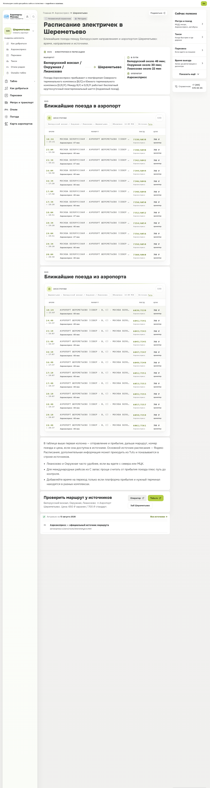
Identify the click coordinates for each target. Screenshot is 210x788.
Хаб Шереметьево (140, 505)
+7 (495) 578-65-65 (197, 86)
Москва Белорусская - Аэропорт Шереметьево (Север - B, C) (95, 139)
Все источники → (158, 516)
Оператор (135, 498)
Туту (150, 124)
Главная (47, 13)
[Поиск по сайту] (33, 16)
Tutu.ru (154, 498)
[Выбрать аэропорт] (27, 16)
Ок (204, 3)
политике (59, 3)
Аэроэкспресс (62, 13)
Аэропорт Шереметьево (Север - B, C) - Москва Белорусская (95, 310)
